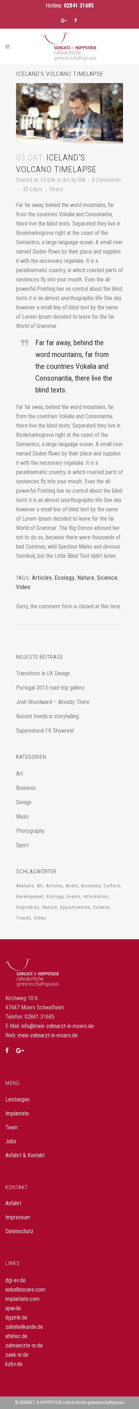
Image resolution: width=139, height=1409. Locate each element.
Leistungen (17, 1099)
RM (82, 180)
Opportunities (75, 907)
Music (22, 816)
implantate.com (22, 1298)
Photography (30, 830)
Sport (22, 845)
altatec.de (16, 1336)
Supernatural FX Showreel (45, 730)
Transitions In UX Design (43, 673)
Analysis (25, 885)
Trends (23, 918)
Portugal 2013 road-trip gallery (50, 687)
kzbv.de (13, 1364)
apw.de (13, 1308)
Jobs (10, 1141)
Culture (112, 885)
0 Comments (106, 180)
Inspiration (28, 907)
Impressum (17, 1217)
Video (23, 587)
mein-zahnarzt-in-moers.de (48, 1035)
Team (11, 1127)
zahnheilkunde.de (24, 1326)
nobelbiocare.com (25, 1289)
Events (73, 896)
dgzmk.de (16, 1317)
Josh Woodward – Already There (52, 702)
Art (66, 180)
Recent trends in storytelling (47, 716)
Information (95, 896)
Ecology (65, 577)
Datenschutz (19, 1231)
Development (30, 896)
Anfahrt (13, 1203)
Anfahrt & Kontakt (25, 1155)
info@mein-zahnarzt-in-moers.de (57, 1026)
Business (26, 788)
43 (32, 189)
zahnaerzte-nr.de (24, 1345)
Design (23, 802)
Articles (42, 577)
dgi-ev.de (15, 1280)
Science (107, 577)
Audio (72, 885)
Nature (85, 577)
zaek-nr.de (17, 1354)
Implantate (17, 1113)
